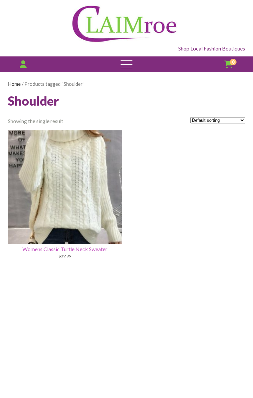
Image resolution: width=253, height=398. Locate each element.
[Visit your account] (23, 64)
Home (14, 84)
